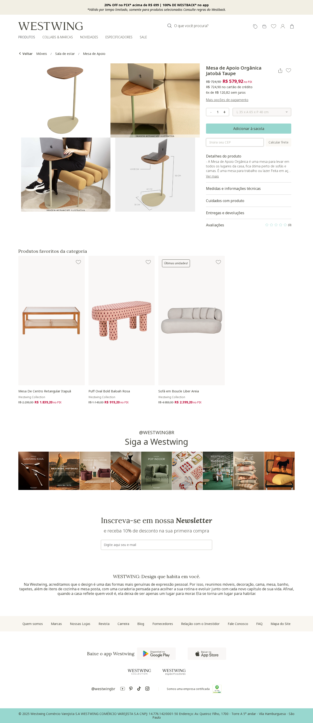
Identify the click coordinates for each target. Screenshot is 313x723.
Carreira (123, 624)
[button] (273, 27)
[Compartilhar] (280, 70)
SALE (143, 37)
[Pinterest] (131, 689)
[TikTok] (139, 689)
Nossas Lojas (80, 624)
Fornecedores (162, 624)
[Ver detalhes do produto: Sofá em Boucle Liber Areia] (191, 320)
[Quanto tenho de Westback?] (264, 26)
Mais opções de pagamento (227, 100)
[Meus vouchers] (255, 26)
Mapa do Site (281, 624)
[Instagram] (147, 689)
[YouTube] (122, 689)
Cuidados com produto (225, 200)
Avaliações (248, 226)
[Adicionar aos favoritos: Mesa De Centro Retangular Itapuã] (78, 262)
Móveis (41, 53)
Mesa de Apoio (94, 53)
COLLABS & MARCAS (57, 37)
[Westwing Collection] (139, 672)
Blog (140, 624)
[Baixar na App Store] (207, 653)
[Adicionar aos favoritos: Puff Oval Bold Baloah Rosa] (148, 262)
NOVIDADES (89, 37)
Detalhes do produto (248, 168)
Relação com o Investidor (200, 624)
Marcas (56, 624)
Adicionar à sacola (248, 128)
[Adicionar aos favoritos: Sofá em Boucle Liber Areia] (218, 262)
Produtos (26, 37)
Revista (104, 624)
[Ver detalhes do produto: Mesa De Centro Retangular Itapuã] (51, 320)
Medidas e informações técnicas (233, 188)
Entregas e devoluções (225, 212)
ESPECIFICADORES (118, 37)
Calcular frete (278, 142)
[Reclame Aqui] (217, 689)
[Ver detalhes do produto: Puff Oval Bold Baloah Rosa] (121, 320)
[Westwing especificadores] (173, 672)
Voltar (27, 53)
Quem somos (32, 624)
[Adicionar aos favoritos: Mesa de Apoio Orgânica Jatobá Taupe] (288, 70)
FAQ (259, 624)
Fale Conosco (238, 624)
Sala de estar (65, 53)
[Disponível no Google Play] (156, 653)
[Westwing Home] (50, 26)
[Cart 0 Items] (292, 26)
